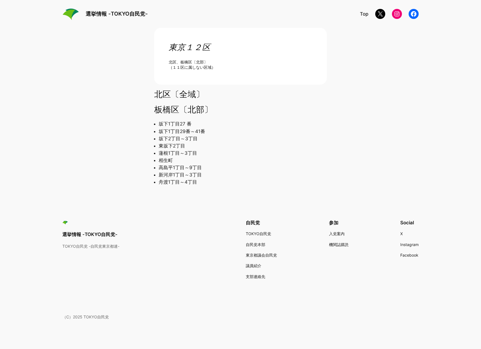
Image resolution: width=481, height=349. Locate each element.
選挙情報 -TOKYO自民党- (117, 13)
